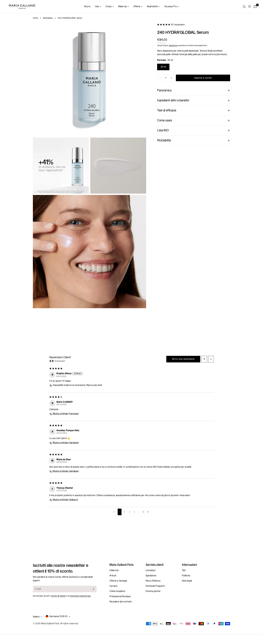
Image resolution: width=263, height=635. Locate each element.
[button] (164, 25)
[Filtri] (204, 359)
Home (35, 18)
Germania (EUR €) (58, 616)
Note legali (187, 581)
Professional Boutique (120, 596)
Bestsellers (48, 18)
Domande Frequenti (155, 586)
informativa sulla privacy (80, 596)
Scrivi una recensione (183, 359)
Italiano (36, 617)
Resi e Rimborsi (153, 581)
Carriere (113, 586)
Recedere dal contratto (120, 602)
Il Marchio (114, 570)
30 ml (163, 67)
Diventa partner (153, 591)
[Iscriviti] (93, 589)
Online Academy (117, 591)
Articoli (112, 576)
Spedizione (173, 45)
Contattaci (150, 570)
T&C (184, 570)
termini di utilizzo (58, 596)
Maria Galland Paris (50, 624)
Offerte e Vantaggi (118, 581)
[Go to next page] (148, 512)
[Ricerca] (244, 6)
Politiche (186, 576)
